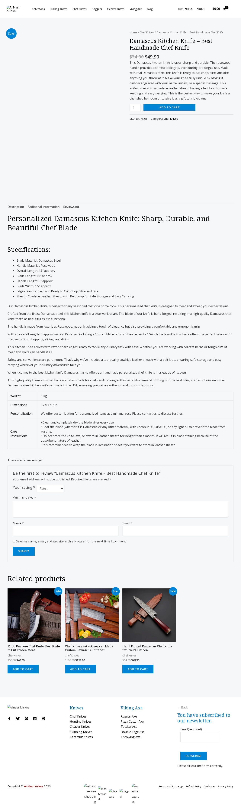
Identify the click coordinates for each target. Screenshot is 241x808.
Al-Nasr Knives (33, 786)
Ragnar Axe (129, 716)
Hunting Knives (58, 9)
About (201, 9)
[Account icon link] (232, 9)
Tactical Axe (129, 727)
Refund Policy (193, 786)
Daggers (97, 9)
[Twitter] (18, 718)
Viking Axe (136, 9)
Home (133, 32)
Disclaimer (210, 786)
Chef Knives (79, 9)
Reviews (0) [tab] (71, 207)
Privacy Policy (225, 786)
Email (128, 523)
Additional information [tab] (43, 207)
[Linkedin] (35, 718)
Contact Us (185, 9)
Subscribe (193, 755)
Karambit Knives (81, 737)
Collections (38, 9)
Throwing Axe (130, 737)
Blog (150, 9)
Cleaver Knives (115, 9)
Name (18, 523)
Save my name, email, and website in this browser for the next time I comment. (71, 541)
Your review (24, 497)
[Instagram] (43, 718)
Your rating (24, 487)
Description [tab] (16, 207)
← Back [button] (182, 707)
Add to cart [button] (23, 669)
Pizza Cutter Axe (132, 721)
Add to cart (169, 107)
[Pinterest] (26, 718)
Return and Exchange (171, 786)
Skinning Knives (81, 732)
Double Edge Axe (133, 732)
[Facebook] (9, 718)
